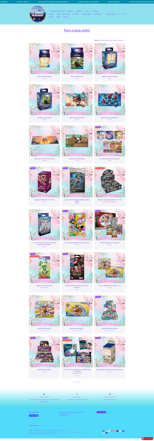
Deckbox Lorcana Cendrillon (109, 76)
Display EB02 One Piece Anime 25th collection (110, 369)
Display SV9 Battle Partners (109, 328)
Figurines (78, 11)
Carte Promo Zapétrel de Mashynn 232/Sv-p (77, 242)
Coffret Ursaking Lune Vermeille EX (109, 242)
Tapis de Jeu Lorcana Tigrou (77, 117)
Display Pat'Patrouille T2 (44, 328)
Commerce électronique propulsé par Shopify (54, 430)
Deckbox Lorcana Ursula (44, 117)
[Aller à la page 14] (81, 382)
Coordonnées (86, 432)
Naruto (51, 14)
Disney (87, 11)
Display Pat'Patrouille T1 (77, 328)
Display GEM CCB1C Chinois (44, 285)
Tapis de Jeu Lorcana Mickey (77, 158)
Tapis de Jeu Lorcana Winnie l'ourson (44, 158)
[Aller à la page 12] (72, 382)
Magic (58, 14)
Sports (51, 17)
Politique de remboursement (36, 432)
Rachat (59, 17)
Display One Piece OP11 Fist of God (44, 200)
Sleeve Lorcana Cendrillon (44, 76)
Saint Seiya (66, 14)
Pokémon (70, 11)
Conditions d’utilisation (64, 432)
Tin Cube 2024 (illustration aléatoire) (109, 158)
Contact (65, 17)
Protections (97, 14)
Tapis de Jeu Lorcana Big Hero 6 (109, 117)
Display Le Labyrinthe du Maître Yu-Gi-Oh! (109, 200)
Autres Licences (86, 14)
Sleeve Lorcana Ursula (77, 76)
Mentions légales (49, 433)
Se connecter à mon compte (57, 11)
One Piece (95, 11)
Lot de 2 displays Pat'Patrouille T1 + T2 (109, 285)
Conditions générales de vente (36, 433)
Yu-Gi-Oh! (75, 14)
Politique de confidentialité (50, 432)
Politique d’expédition (76, 432)
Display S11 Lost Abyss (44, 369)
